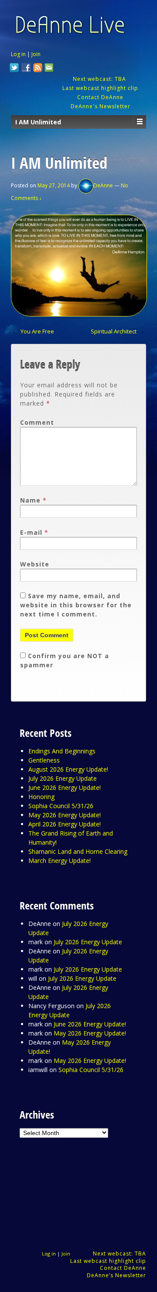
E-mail (31, 532)
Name (30, 500)
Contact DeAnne (100, 97)
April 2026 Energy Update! (64, 824)
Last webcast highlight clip (100, 88)
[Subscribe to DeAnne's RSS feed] (38, 68)
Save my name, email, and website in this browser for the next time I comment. (76, 605)
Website (34, 564)
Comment (37, 422)
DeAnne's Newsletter (100, 106)
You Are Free (37, 331)
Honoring (41, 797)
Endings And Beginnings (62, 751)
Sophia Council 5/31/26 (60, 806)
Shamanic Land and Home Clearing (77, 851)
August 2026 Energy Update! (68, 769)
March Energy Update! (59, 860)
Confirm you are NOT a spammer (64, 660)
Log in (18, 54)
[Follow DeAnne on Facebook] (26, 68)
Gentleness (44, 760)
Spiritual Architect (114, 331)
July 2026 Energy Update (62, 778)
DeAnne (103, 185)
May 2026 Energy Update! (64, 815)
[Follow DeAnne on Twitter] (14, 68)
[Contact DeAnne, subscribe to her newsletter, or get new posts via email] (48, 68)
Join (36, 54)
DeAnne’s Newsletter (116, 1275)
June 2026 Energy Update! (64, 787)
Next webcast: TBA (100, 79)
